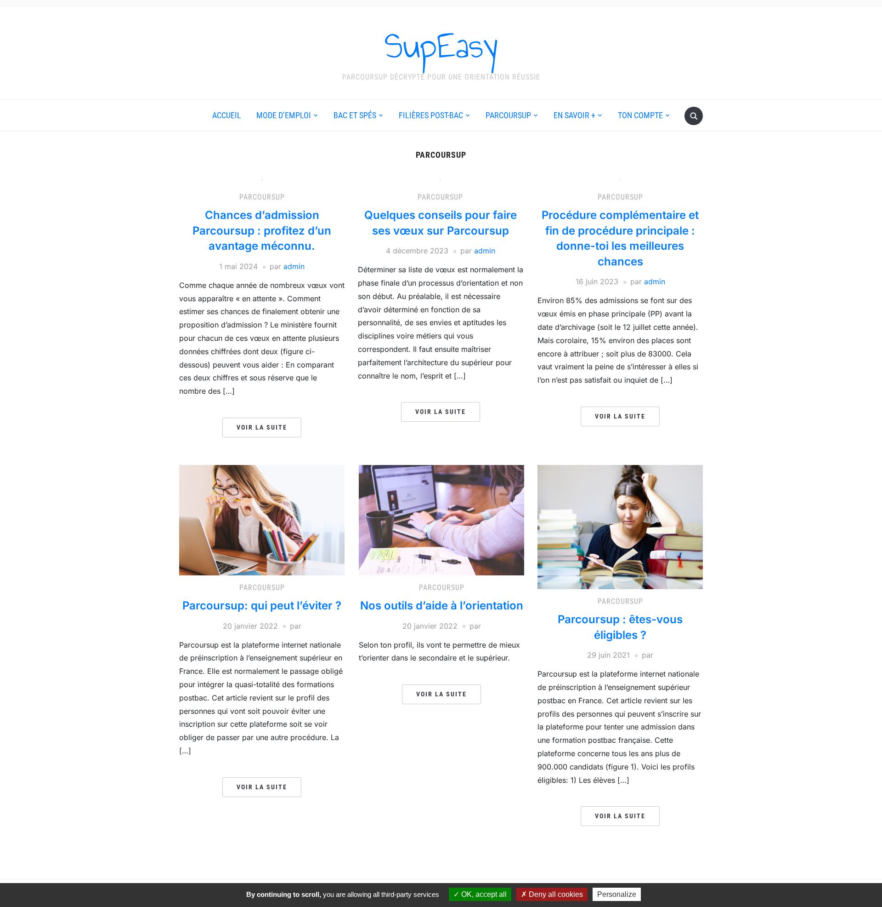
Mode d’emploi (283, 115)
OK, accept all (483, 894)
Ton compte (640, 115)
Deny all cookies (555, 894)
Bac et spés (355, 115)
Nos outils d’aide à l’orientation (441, 605)
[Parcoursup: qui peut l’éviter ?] (262, 519)
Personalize (616, 894)
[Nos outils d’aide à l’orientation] (441, 519)
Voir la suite (262, 427)
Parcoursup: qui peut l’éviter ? (261, 605)
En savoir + (574, 115)
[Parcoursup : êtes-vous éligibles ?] (620, 526)
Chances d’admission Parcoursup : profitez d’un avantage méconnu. (261, 230)
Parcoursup (508, 115)
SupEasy (441, 45)
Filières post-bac (431, 115)
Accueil (226, 115)
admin (294, 266)
